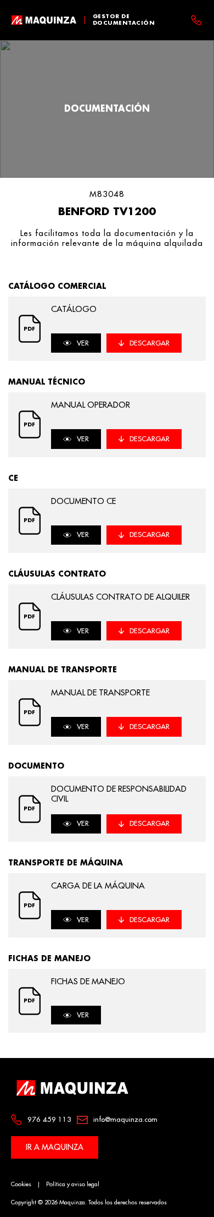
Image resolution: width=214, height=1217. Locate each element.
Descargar (149, 343)
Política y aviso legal (72, 1184)
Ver (83, 343)
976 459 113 (49, 1119)
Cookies (21, 1184)
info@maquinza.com (125, 1119)
